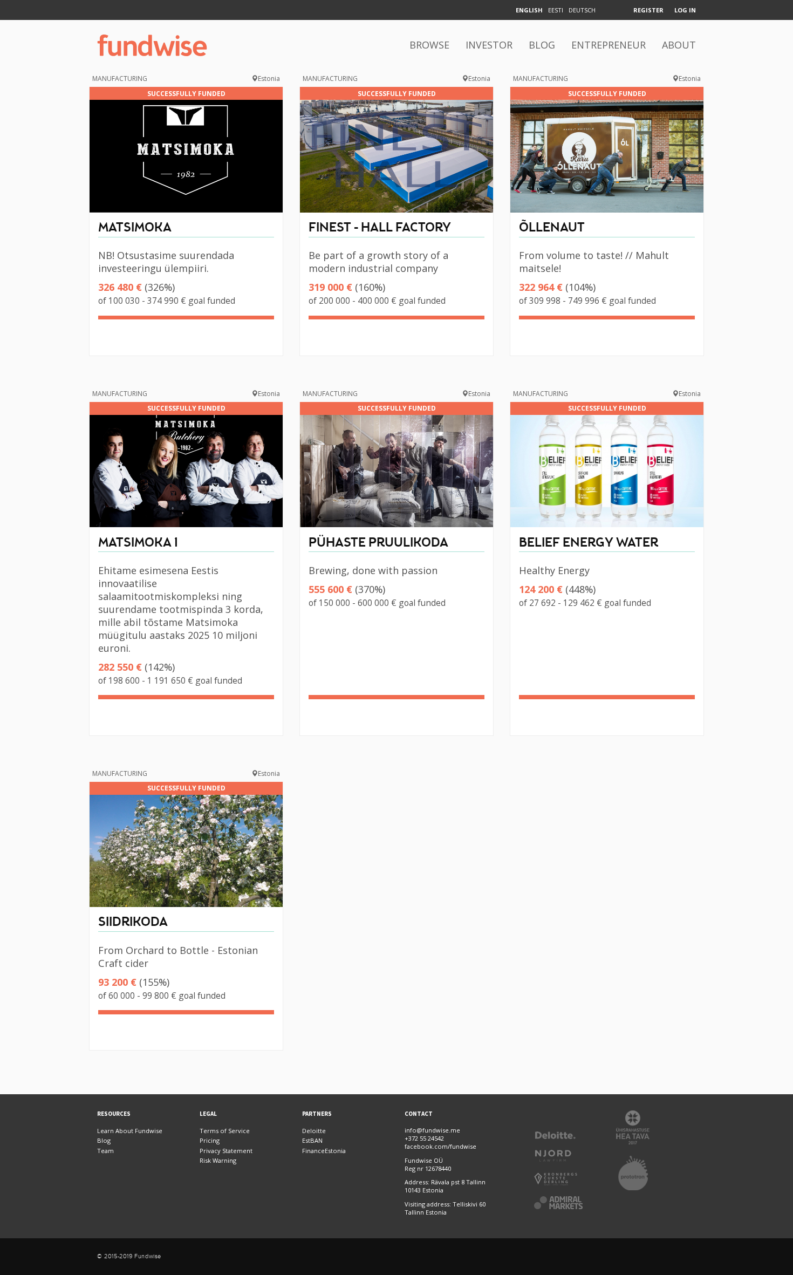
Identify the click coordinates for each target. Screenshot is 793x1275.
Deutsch (582, 10)
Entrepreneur (608, 44)
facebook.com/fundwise (440, 1146)
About (679, 44)
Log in (685, 10)
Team (105, 1151)
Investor (489, 44)
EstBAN (312, 1140)
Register (648, 10)
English (529, 10)
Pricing (210, 1140)
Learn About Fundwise (129, 1131)
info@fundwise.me (432, 1130)
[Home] (152, 45)
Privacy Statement (226, 1151)
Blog (542, 44)
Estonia (269, 78)
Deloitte (314, 1131)
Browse (429, 44)
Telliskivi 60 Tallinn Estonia (445, 1208)
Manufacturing (119, 78)
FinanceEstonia (324, 1151)
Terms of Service (225, 1131)
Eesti (555, 10)
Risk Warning (218, 1160)
